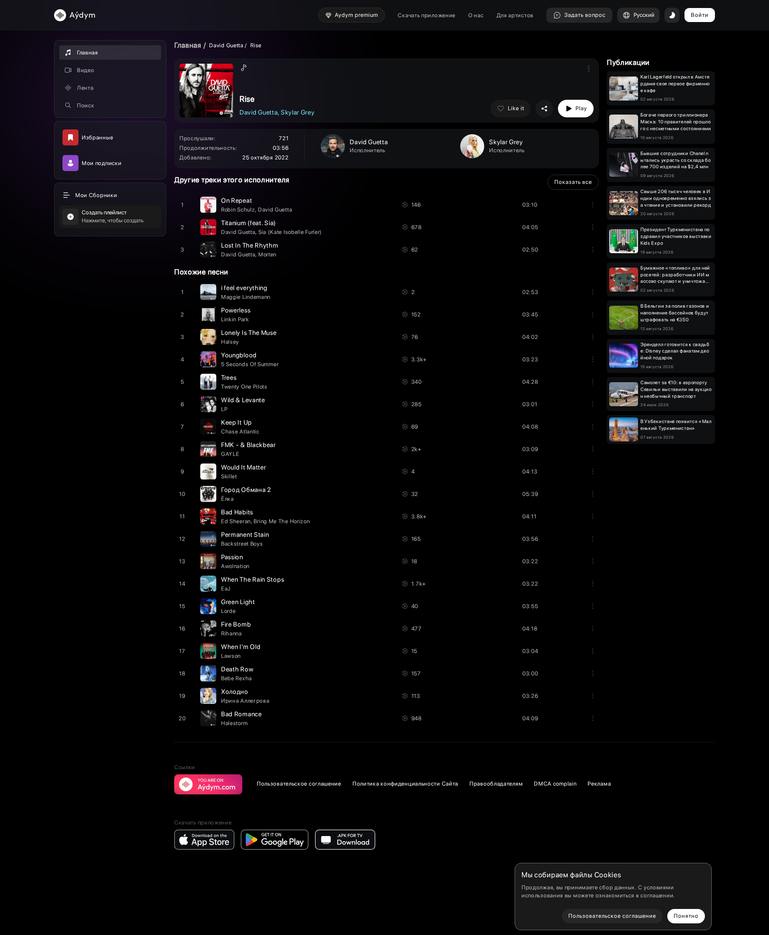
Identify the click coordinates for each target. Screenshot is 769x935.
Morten (267, 254)
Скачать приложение (426, 15)
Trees (229, 377)
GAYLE (230, 454)
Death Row (237, 669)
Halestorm (234, 723)
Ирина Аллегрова (245, 700)
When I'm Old (240, 647)
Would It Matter (243, 467)
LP (224, 409)
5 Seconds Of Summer (249, 364)
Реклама (599, 783)
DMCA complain (555, 783)
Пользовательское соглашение (299, 783)
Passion (232, 557)
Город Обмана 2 (246, 490)
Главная (187, 45)
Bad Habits (237, 512)
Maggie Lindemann (245, 297)
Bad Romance (241, 714)
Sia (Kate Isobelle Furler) (290, 232)
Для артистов (515, 15)
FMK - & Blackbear (248, 445)
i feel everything (244, 288)
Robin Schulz (238, 209)
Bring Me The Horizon (282, 521)
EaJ (226, 588)
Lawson (231, 656)
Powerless (235, 310)
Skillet (229, 476)
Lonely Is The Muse (249, 333)
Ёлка (227, 499)
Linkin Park (235, 319)
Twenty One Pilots (244, 386)
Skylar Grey (298, 112)
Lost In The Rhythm (249, 245)
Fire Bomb (236, 624)
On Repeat (236, 200)
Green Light (238, 602)
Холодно (234, 691)
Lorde (228, 611)
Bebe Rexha (236, 678)
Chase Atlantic (240, 431)
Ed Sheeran (236, 521)
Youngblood (239, 355)
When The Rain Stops (252, 579)
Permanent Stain (245, 534)
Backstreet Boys (242, 543)
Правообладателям (496, 783)
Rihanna (231, 633)
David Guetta (226, 45)
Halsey (230, 342)
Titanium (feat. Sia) (248, 223)
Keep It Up (236, 422)
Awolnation (235, 566)
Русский (644, 15)
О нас (476, 15)
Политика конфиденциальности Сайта (405, 783)
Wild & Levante (243, 400)
